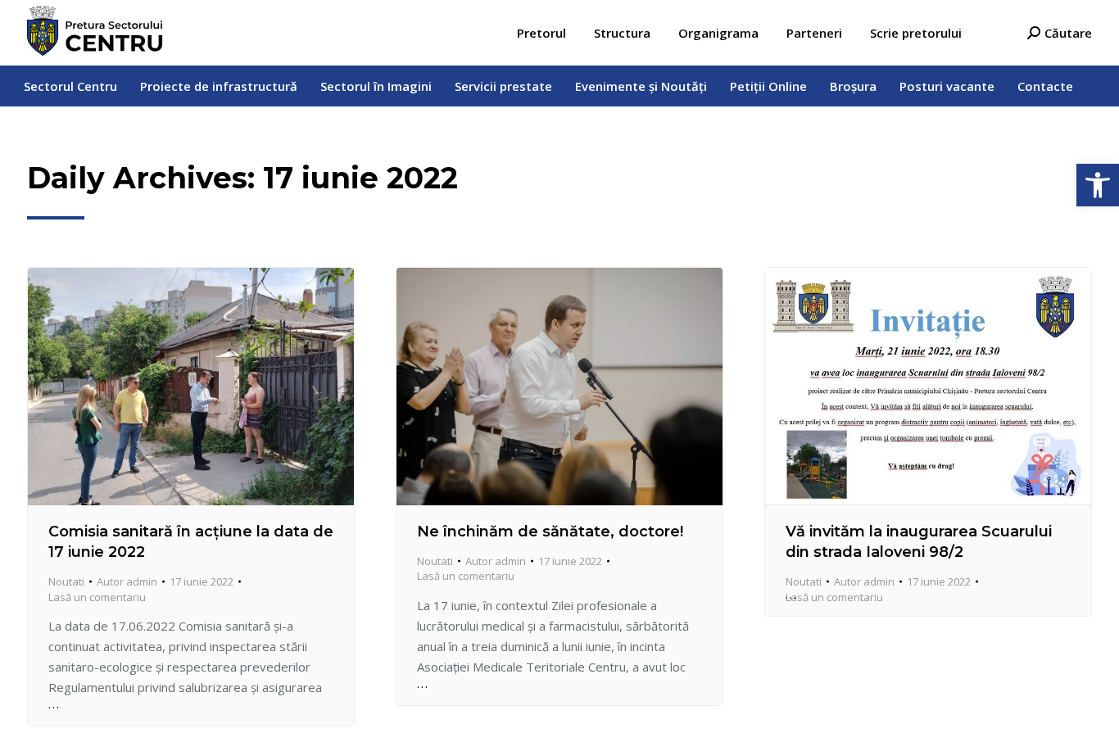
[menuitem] (541, 33)
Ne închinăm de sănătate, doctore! (550, 532)
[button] (1097, 185)
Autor (127, 581)
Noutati (66, 581)
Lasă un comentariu (97, 597)
